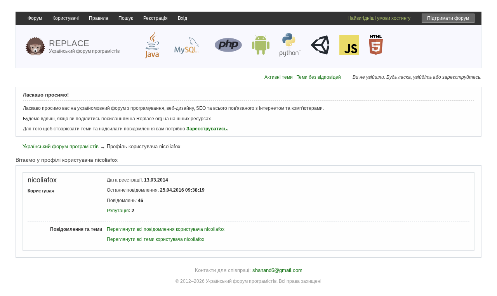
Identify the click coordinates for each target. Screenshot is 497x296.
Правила (98, 18)
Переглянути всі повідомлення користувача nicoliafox (165, 229)
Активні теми (278, 77)
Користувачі (65, 18)
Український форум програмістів (61, 146)
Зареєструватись (206, 129)
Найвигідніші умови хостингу (379, 18)
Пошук (125, 18)
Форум (35, 18)
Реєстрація (155, 18)
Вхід (182, 18)
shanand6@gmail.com (277, 270)
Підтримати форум (448, 18)
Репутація (118, 210)
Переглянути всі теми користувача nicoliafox (155, 239)
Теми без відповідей (319, 77)
